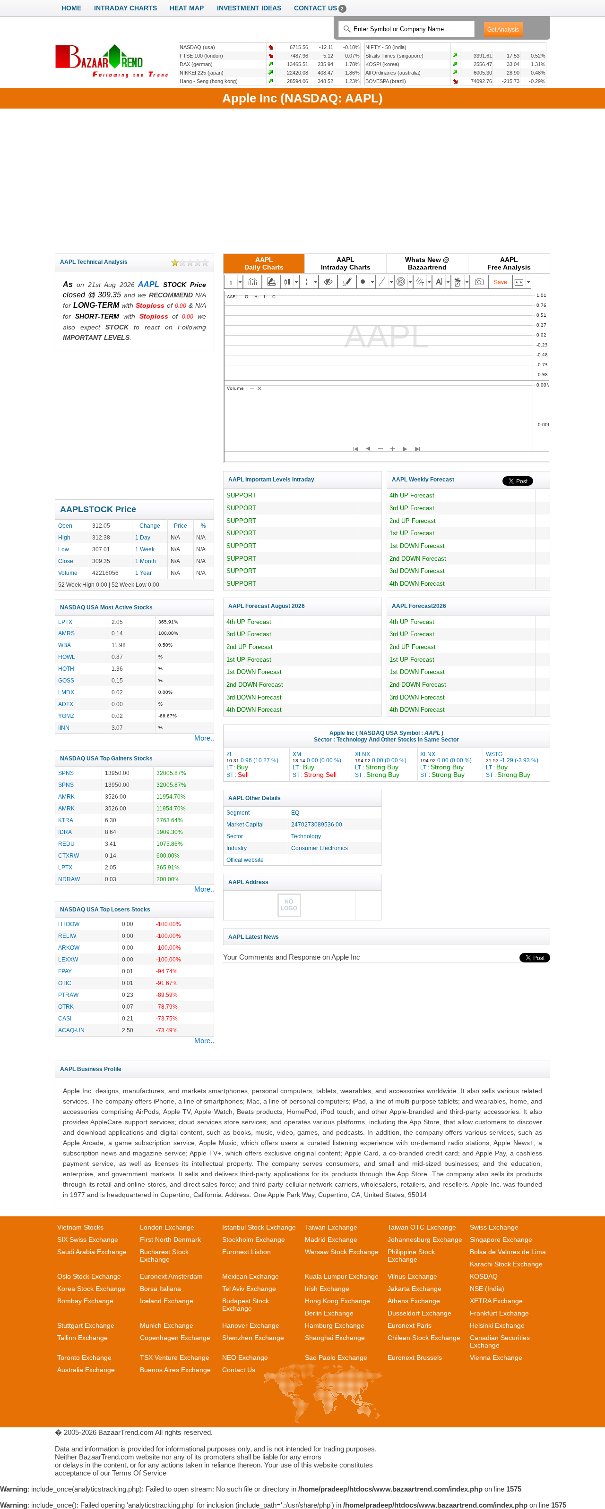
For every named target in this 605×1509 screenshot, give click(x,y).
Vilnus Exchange (412, 1276)
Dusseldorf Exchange (419, 1313)
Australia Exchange (86, 1370)
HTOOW (68, 924)
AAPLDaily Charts (264, 263)
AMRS (66, 633)
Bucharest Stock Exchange (164, 1255)
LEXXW (68, 959)
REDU (66, 844)
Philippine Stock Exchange (411, 1255)
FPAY (65, 971)
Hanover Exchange (250, 1325)
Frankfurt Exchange (499, 1313)
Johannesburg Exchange (425, 1239)
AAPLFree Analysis (509, 263)
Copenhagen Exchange (175, 1337)
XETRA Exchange (496, 1301)
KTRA (65, 820)
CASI (64, 1018)
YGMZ (66, 716)
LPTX (65, 622)
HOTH (66, 669)
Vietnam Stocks (80, 1227)
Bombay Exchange (85, 1301)
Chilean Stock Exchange (424, 1337)
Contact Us (238, 1370)
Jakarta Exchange (414, 1288)
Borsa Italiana (160, 1288)
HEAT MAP (187, 8)
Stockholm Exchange (253, 1239)
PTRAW (68, 995)
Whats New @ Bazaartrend (427, 263)
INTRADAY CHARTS (125, 8)
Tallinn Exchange (82, 1337)
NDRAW (69, 879)
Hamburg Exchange (334, 1325)
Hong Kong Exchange (337, 1301)
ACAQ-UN (71, 1030)
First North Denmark (170, 1239)
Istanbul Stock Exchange (259, 1227)
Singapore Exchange (501, 1239)
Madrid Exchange (331, 1239)
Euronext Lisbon (246, 1252)
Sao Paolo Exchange (336, 1357)
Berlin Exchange (329, 1313)
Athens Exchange (414, 1301)
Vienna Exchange (496, 1357)
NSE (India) (487, 1288)
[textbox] (406, 29)
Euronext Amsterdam (171, 1276)
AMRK (66, 796)
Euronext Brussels (415, 1357)
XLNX (380, 764)
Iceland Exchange (166, 1301)
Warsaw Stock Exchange (342, 1252)
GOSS (66, 680)
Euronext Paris (410, 1325)
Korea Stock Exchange (91, 1288)
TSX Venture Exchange (174, 1357)
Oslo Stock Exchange (89, 1276)
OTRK (66, 1006)
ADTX (65, 704)
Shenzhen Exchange (253, 1337)
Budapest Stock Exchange (245, 1304)
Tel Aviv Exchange (249, 1288)
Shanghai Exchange (335, 1337)
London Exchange (167, 1227)
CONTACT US (319, 8)
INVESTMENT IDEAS (249, 8)
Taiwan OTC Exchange (422, 1227)
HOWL (66, 657)
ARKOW (68, 947)
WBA (64, 645)
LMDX (66, 692)
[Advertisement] (302, 179)
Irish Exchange (327, 1288)
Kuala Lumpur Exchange (342, 1276)
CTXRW (68, 855)
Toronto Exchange (84, 1357)
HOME (71, 8)
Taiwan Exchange (331, 1227)
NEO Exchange (245, 1357)
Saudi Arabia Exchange (92, 1252)
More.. (204, 738)
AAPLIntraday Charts (346, 263)
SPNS (66, 773)
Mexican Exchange (250, 1276)
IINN (63, 728)
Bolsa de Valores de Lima (508, 1252)
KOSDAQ (484, 1276)
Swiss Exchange (494, 1227)
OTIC (64, 983)
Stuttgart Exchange (85, 1325)
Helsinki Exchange (497, 1325)
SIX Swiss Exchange (87, 1239)
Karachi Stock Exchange (506, 1264)
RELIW (67, 936)
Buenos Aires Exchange (175, 1370)
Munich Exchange (166, 1325)
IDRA (65, 832)
